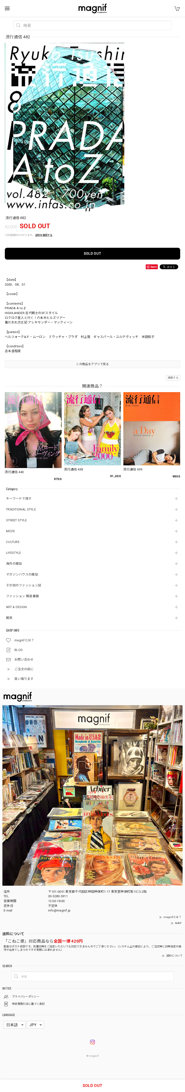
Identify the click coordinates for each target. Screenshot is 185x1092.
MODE (10, 531)
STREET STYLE (16, 520)
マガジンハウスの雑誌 (22, 574)
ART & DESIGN (16, 607)
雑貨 (9, 618)
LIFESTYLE (13, 553)
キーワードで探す (19, 498)
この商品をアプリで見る (92, 364)
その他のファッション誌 (23, 585)
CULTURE (13, 542)
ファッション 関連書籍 (22, 596)
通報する (173, 377)
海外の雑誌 (14, 563)
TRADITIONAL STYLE (21, 509)
